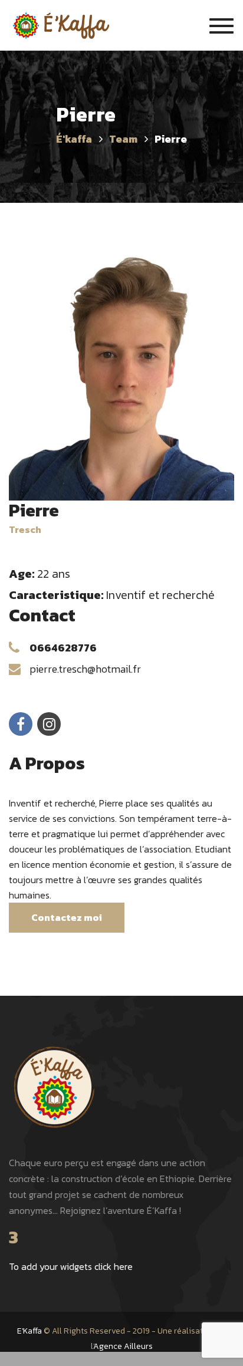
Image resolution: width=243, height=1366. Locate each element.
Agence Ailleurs (123, 1346)
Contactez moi (66, 917)
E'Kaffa (29, 1331)
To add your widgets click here (71, 1266)
